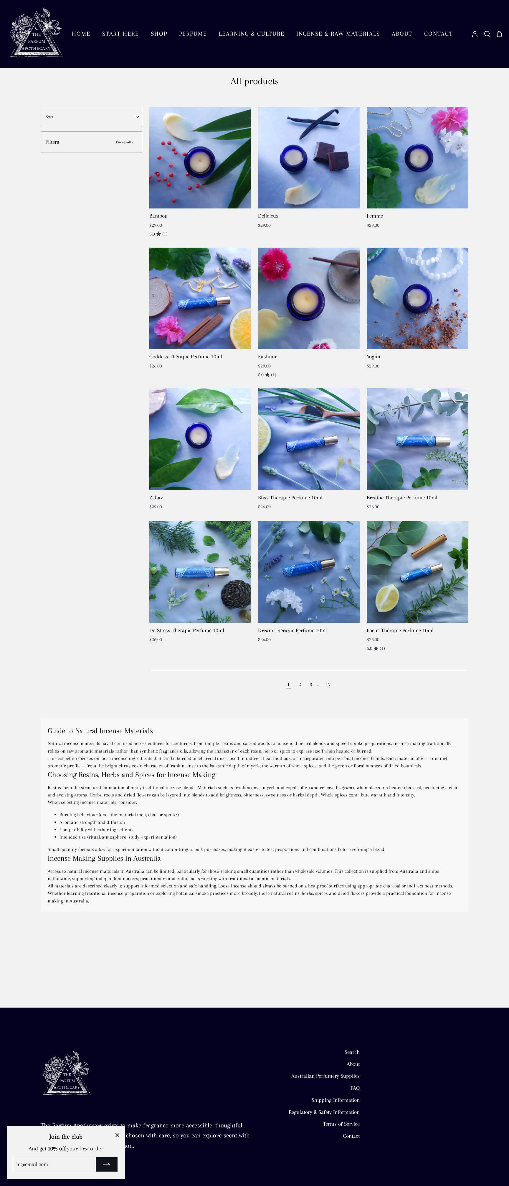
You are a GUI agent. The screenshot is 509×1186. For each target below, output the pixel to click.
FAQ (355, 1088)
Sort (49, 117)
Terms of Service (341, 1124)
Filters (89, 142)
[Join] (107, 1164)
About (353, 1064)
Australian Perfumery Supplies (325, 1076)
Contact (351, 1136)
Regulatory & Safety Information (324, 1112)
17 (328, 684)
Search (352, 1052)
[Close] (117, 1135)
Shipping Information (336, 1100)
